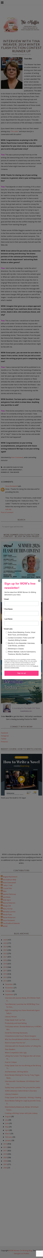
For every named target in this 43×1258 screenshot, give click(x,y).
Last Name (8, 619)
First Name (8, 609)
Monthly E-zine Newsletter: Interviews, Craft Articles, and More (21, 644)
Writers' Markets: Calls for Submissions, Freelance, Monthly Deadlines (22, 652)
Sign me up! (21, 673)
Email (6, 599)
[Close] (39, 581)
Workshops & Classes (16, 648)
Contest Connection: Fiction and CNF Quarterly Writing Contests (21, 639)
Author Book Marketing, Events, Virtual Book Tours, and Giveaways (21, 633)
